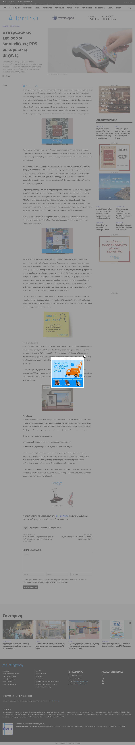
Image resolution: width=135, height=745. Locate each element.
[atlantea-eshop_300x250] (67, 386)
